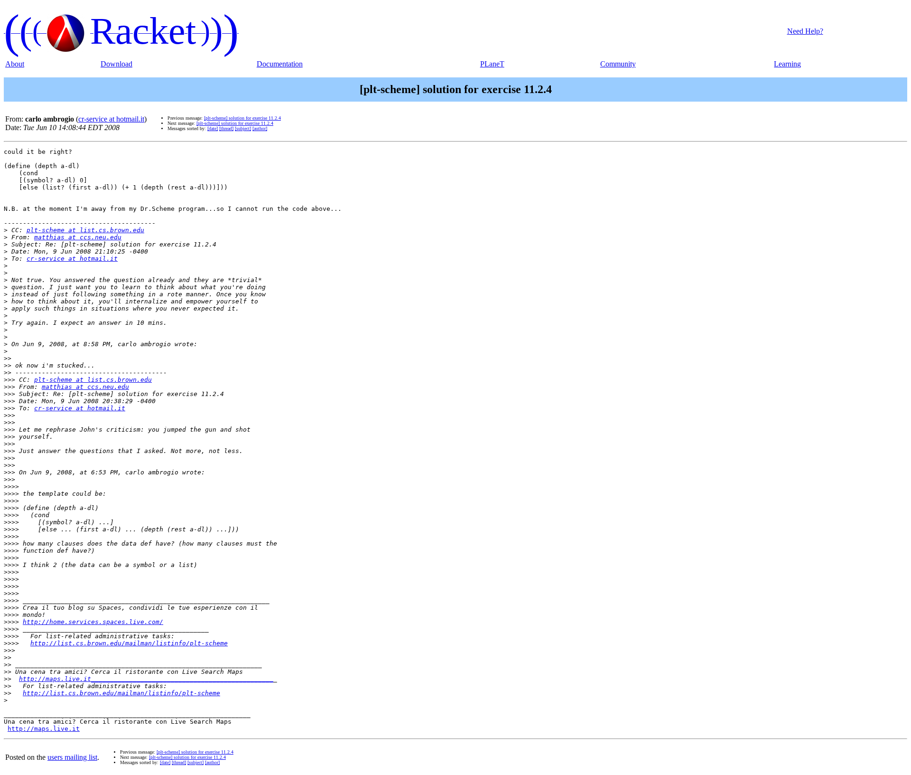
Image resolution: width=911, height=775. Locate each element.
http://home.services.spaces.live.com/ (93, 621)
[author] (259, 128)
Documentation (280, 64)
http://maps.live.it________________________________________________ (146, 678)
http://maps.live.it (44, 728)
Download (116, 64)
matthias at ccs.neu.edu (77, 237)
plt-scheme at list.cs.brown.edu (85, 230)
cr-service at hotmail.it (111, 119)
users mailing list (72, 757)
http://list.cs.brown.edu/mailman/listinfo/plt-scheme (129, 643)
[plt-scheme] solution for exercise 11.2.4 (242, 118)
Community (618, 64)
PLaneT (492, 64)
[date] (212, 128)
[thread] (226, 128)
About (14, 64)
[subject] (243, 128)
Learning (787, 64)
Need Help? (805, 31)
